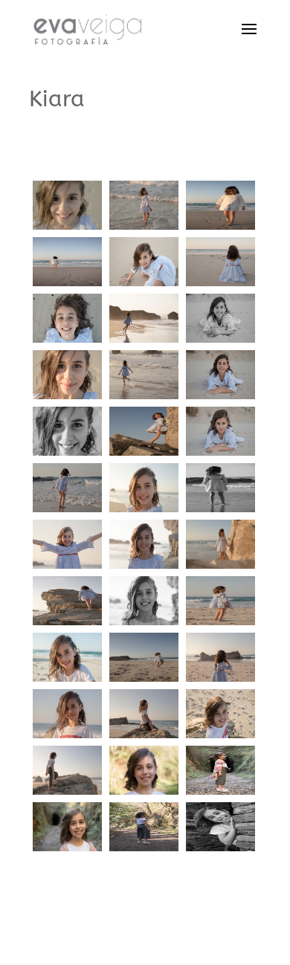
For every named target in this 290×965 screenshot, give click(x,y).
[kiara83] (220, 568)
